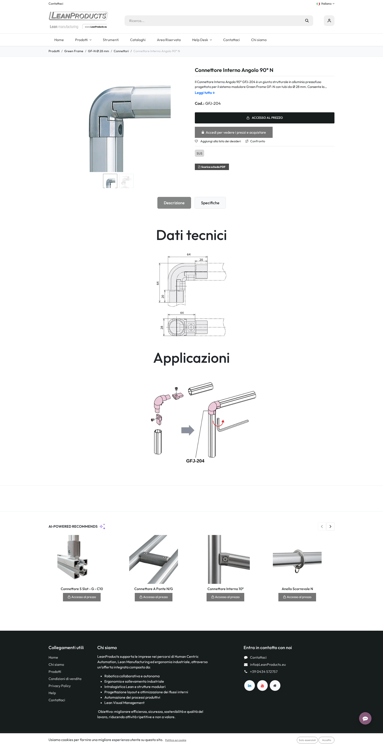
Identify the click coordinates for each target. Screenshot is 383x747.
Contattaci (56, 4)
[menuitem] (59, 40)
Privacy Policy (60, 686)
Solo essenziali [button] (307, 740)
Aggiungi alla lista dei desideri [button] (220, 141)
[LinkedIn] (249, 685)
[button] (56, 119)
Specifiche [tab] (210, 202)
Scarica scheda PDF (213, 166)
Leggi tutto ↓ (205, 92)
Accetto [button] (326, 740)
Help (52, 693)
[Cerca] (307, 20)
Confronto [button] (257, 141)
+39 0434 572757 (263, 671)
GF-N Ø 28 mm (98, 51)
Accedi (329, 20)
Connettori (121, 51)
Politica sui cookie (175, 740)
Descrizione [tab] (174, 202)
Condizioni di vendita (65, 678)
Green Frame (73, 51)
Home (53, 657)
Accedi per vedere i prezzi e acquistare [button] (236, 132)
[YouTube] (262, 685)
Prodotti (54, 51)
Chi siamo (56, 664)
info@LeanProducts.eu (268, 664)
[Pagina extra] (275, 685)
